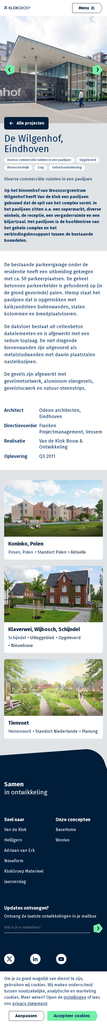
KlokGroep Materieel (23, 871)
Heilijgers (13, 840)
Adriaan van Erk (19, 850)
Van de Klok (15, 829)
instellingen (75, 997)
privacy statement (29, 1003)
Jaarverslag (15, 881)
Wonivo (62, 840)
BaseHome (66, 829)
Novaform (13, 860)
